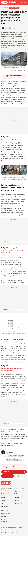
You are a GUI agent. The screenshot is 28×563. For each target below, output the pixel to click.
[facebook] (2, 456)
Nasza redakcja (5, 513)
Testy (2, 503)
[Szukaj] (22, 2)
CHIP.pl (7, 527)
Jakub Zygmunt (8, 27)
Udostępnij (6, 471)
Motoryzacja (4, 506)
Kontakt (3, 516)
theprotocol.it (4, 529)
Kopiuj (21, 476)
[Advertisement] (14, 230)
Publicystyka (18, 503)
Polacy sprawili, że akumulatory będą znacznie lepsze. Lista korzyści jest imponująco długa (13, 368)
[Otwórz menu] (25, 2)
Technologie (4, 500)
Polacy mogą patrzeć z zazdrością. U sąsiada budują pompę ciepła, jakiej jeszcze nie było (13, 250)
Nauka (17, 500)
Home (4, 7)
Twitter (5, 476)
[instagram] (4, 456)
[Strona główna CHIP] (12, 2)
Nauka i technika (15, 7)
